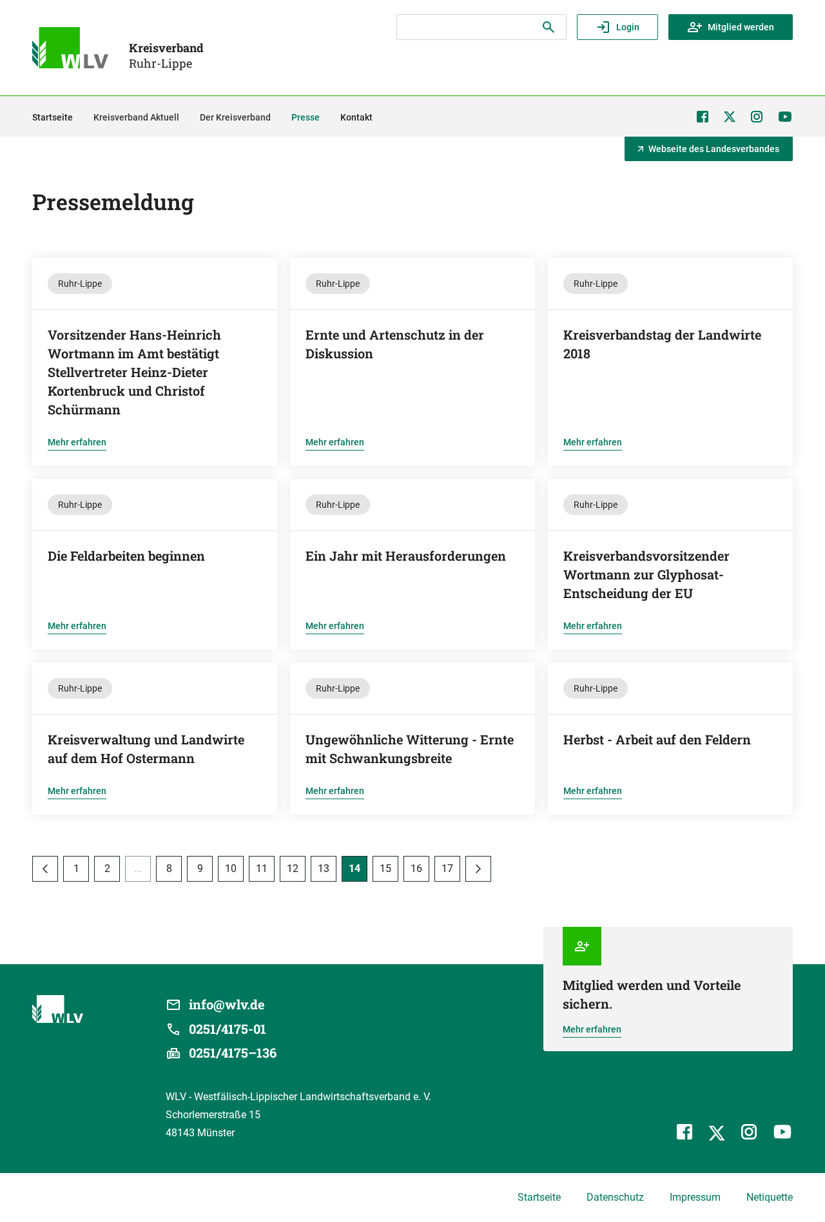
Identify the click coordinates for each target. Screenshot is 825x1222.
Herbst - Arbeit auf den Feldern (657, 739)
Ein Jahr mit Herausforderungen (406, 555)
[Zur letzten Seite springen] (478, 869)
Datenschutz (615, 1197)
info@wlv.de (227, 1004)
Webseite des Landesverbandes (713, 149)
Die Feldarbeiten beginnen (126, 555)
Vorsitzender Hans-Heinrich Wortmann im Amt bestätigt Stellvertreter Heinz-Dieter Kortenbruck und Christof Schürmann (134, 372)
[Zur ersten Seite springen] (45, 869)
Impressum (695, 1197)
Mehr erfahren (77, 442)
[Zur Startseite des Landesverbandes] (70, 47)
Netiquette (769, 1197)
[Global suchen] (548, 27)
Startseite (539, 1197)
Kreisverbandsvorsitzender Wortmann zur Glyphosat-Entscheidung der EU (646, 574)
